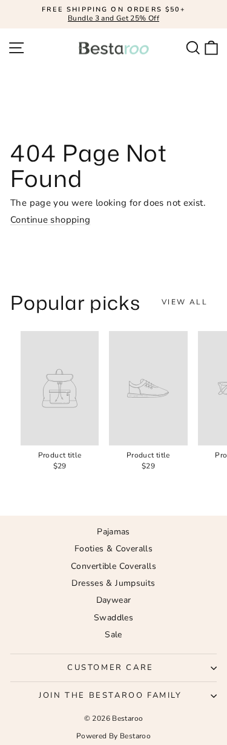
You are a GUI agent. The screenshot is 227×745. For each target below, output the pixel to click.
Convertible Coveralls (113, 566)
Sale (113, 634)
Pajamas (113, 531)
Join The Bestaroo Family (110, 695)
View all (185, 302)
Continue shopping (50, 220)
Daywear (113, 600)
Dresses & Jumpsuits (113, 583)
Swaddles (113, 617)
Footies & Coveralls (113, 548)
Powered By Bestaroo (113, 736)
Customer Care (110, 667)
